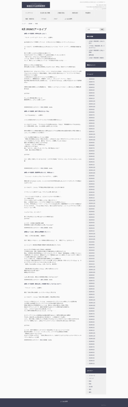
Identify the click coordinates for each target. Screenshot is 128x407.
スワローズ (92, 375)
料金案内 (88, 13)
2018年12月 (92, 333)
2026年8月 (92, 79)
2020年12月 (92, 267)
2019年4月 (92, 322)
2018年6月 (92, 349)
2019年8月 (92, 311)
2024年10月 (92, 140)
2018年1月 (92, 363)
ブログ (55, 19)
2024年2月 (92, 162)
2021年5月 (92, 253)
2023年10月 (92, 173)
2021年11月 (92, 236)
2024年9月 (92, 142)
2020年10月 (92, 272)
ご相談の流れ (61, 13)
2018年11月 (92, 336)
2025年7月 (92, 115)
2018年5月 (92, 352)
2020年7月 (92, 280)
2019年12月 (92, 300)
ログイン (103, 405)
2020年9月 (92, 275)
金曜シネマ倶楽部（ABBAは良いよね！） (35, 33)
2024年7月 (92, 148)
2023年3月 (92, 192)
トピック (91, 378)
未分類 (90, 386)
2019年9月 (92, 308)
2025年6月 (92, 117)
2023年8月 (92, 178)
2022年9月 (92, 209)
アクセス (43, 19)
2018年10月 (92, 338)
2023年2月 (92, 195)
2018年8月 (92, 344)
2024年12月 (92, 134)
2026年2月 (92, 95)
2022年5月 (92, 220)
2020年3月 (92, 291)
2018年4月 (92, 355)
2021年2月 (92, 261)
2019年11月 (92, 302)
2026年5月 (92, 87)
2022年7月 (92, 214)
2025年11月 (92, 104)
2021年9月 (92, 242)
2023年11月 (92, 170)
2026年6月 (92, 84)
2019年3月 (92, 325)
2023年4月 (92, 189)
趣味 (42, 279)
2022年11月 (92, 203)
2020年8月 (92, 278)
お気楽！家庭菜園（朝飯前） (97, 58)
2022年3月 (92, 225)
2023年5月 (92, 186)
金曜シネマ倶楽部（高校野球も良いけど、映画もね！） (39, 172)
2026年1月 (92, 98)
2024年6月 (92, 151)
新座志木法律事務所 (42, 5)
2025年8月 (92, 112)
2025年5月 (92, 120)
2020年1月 (92, 297)
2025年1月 (92, 131)
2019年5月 (92, 319)
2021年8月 (92, 244)
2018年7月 (92, 347)
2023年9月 (92, 175)
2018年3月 (92, 358)
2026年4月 (92, 90)
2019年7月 (92, 314)
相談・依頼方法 (29, 19)
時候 (90, 384)
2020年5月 (92, 286)
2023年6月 (92, 184)
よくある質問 (68, 19)
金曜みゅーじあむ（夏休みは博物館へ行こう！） (37, 232)
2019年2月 (92, 327)
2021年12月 (92, 233)
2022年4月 (92, 222)
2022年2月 (92, 228)
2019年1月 (92, 330)
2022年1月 (92, 231)
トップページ (29, 13)
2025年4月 (92, 123)
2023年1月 (92, 198)
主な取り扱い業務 (45, 13)
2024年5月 (92, 153)
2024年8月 (92, 145)
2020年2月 (92, 294)
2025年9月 (92, 109)
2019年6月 (92, 316)
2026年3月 (92, 93)
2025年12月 (92, 101)
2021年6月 (92, 250)
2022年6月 (92, 217)
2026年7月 (92, 82)
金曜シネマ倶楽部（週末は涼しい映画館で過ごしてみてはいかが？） (43, 284)
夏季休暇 (91, 55)
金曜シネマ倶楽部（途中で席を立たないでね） (37, 111)
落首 (90, 389)
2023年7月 (92, 181)
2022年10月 (92, 206)
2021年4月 (92, 255)
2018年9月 (92, 341)
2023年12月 (92, 167)
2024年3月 (92, 159)
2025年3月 (92, 126)
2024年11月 (92, 137)
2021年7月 (92, 247)
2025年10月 (92, 106)
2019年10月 (92, 305)
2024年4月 (92, 156)
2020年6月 (92, 283)
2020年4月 (92, 289)
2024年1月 (92, 164)
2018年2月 (92, 360)
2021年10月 (92, 239)
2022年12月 (92, 200)
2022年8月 (92, 211)
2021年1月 (92, 264)
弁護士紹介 (75, 13)
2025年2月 (92, 128)
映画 (42, 107)
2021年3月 (92, 258)
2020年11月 (92, 269)
